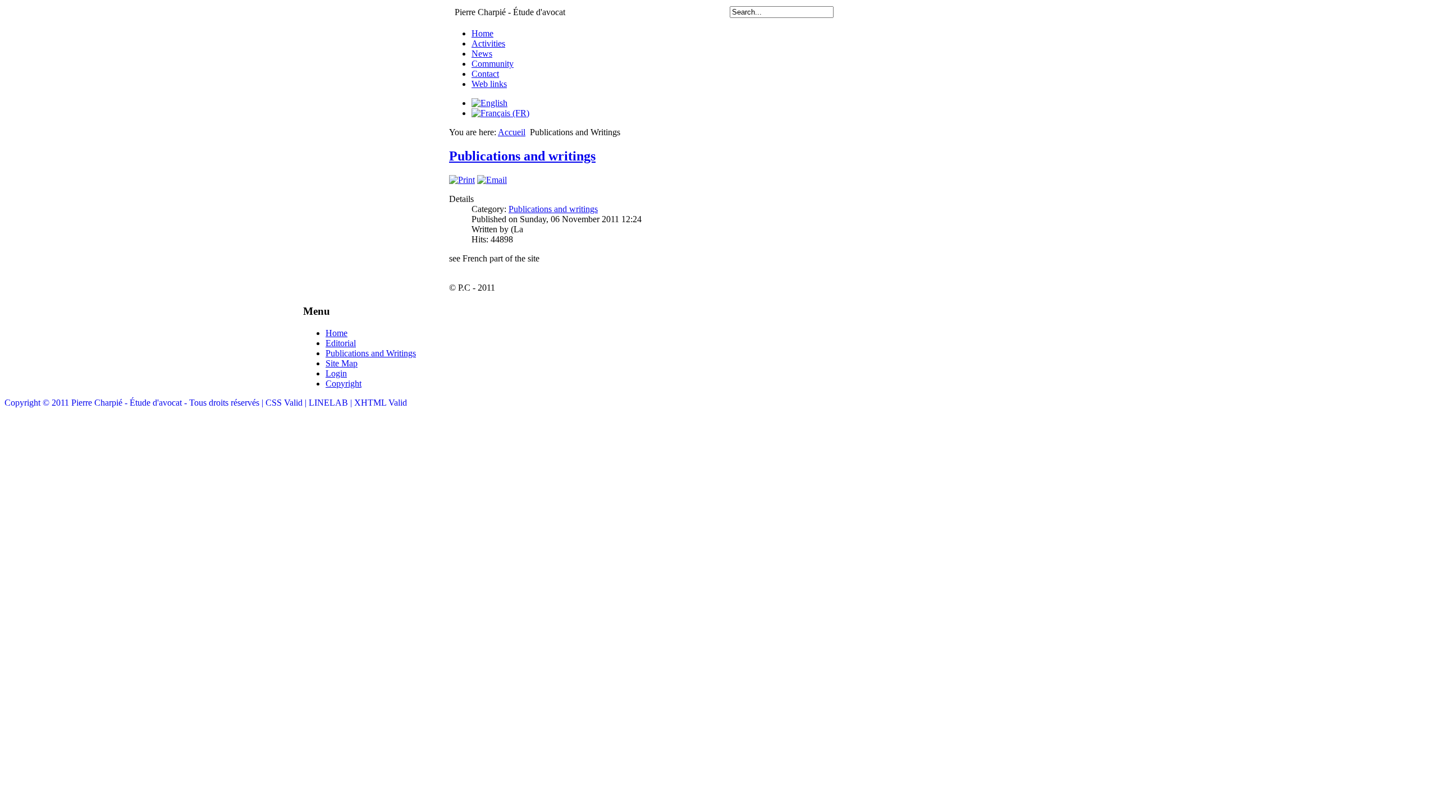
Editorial (341, 343)
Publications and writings (522, 156)
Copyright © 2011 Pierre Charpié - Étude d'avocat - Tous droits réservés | (135, 402)
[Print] (462, 180)
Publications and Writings (371, 353)
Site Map (342, 363)
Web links (489, 84)
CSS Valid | (287, 402)
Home (482, 33)
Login (336, 373)
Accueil (511, 132)
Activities (488, 43)
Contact (485, 74)
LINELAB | (331, 402)
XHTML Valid (380, 402)
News (482, 53)
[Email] (492, 180)
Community (493, 63)
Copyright (343, 383)
